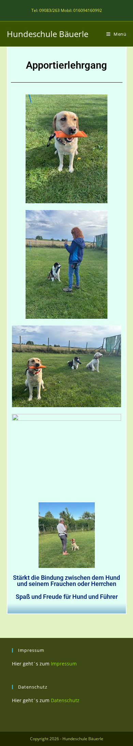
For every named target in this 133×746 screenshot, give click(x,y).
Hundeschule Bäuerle (47, 33)
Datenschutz (65, 700)
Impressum (64, 663)
